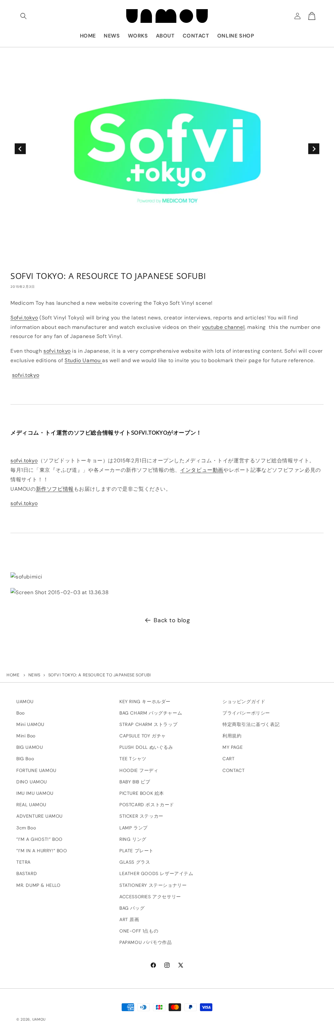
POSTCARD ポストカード (146, 805)
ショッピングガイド (243, 701)
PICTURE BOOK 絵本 (141, 793)
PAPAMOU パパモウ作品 (145, 942)
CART (228, 759)
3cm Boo (26, 828)
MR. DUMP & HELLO (38, 885)
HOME (13, 675)
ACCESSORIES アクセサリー (150, 897)
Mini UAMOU (30, 724)
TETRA (23, 862)
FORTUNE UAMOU (36, 770)
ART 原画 (129, 919)
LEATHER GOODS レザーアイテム (156, 873)
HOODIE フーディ (139, 770)
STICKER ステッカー (141, 816)
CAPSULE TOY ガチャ (142, 736)
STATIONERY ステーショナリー (153, 885)
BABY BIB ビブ (134, 782)
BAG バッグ (131, 908)
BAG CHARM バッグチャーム (150, 713)
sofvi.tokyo (57, 350)
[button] (23, 16)
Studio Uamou (83, 360)
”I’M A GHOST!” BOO (39, 839)
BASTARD (26, 873)
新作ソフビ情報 (55, 489)
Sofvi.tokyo (24, 317)
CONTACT (233, 770)
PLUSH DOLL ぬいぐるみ (146, 747)
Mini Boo (26, 736)
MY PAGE (232, 747)
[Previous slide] (20, 148)
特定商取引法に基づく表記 (251, 724)
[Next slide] (313, 148)
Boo (20, 713)
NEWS (34, 675)
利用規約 (231, 736)
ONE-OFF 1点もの (138, 931)
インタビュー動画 (201, 470)
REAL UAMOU (31, 805)
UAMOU (25, 701)
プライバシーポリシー (246, 713)
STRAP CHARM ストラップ (148, 724)
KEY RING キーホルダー (145, 701)
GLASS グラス (134, 862)
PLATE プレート (136, 851)
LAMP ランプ (133, 828)
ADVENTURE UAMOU (39, 816)
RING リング (132, 839)
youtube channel (223, 327)
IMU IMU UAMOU (34, 793)
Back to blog (172, 620)
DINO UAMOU (31, 782)
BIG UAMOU (29, 747)
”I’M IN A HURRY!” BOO (41, 851)
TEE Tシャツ (132, 759)
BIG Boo (25, 759)
